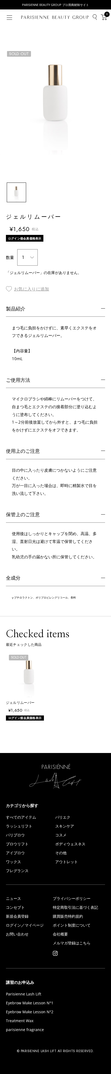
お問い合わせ (17, 934)
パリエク (62, 817)
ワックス (13, 862)
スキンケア (64, 826)
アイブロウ (15, 853)
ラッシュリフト (19, 826)
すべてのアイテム (21, 817)
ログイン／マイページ (25, 925)
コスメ (61, 835)
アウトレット (66, 862)
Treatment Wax (19, 1021)
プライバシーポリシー (72, 898)
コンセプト (15, 907)
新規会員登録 (17, 916)
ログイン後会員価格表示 (24, 238)
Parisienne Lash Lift (23, 994)
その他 (61, 853)
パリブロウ (15, 835)
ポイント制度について (72, 925)
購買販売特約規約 (68, 916)
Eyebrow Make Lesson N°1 (29, 1003)
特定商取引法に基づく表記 (75, 907)
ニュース (13, 898)
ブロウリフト (17, 844)
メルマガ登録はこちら (72, 943)
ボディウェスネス (70, 844)
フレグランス (17, 871)
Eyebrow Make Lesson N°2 (29, 1012)
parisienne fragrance (25, 1030)
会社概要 (60, 934)
